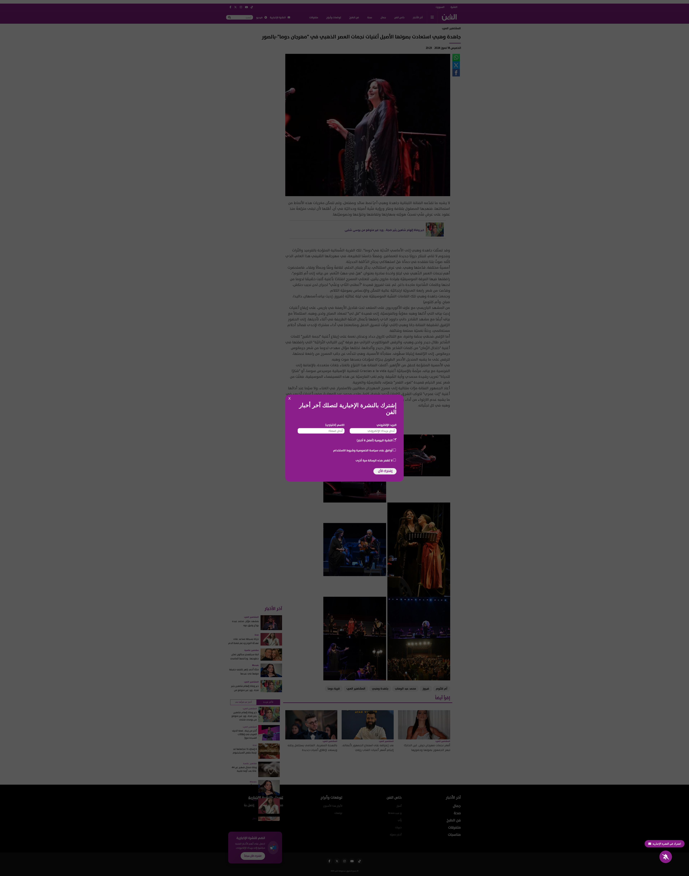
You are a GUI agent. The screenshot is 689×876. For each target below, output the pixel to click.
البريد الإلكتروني (387, 424)
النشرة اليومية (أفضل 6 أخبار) (375, 440)
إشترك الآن (385, 471)
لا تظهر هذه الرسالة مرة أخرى (374, 460)
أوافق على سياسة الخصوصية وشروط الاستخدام (363, 450)
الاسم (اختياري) (334, 424)
